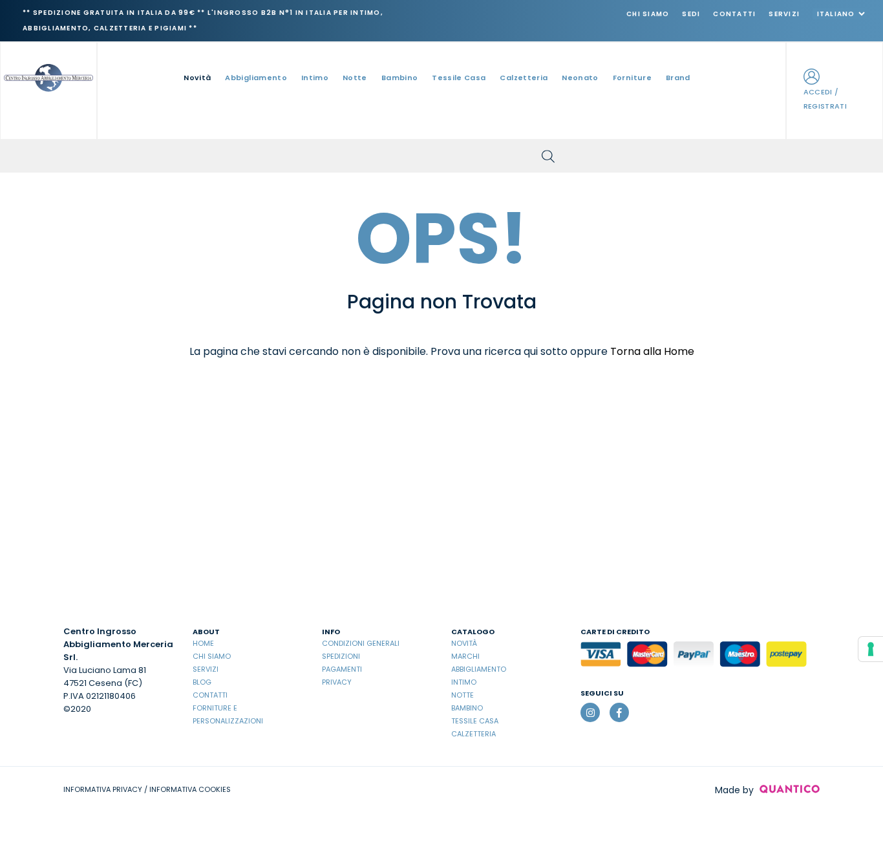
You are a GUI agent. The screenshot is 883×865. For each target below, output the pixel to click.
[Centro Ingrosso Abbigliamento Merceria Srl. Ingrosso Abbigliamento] (48, 76)
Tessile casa (474, 721)
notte (355, 77)
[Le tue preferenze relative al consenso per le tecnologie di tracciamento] (870, 649)
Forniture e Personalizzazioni (228, 714)
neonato (580, 77)
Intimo (463, 682)
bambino (399, 77)
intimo (314, 77)
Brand (678, 77)
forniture (632, 77)
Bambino (467, 708)
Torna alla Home (652, 351)
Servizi (784, 14)
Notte (462, 695)
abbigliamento (256, 77)
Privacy (337, 682)
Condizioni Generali (360, 643)
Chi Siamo (647, 14)
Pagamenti (342, 669)
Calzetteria (473, 734)
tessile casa (458, 77)
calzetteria (524, 77)
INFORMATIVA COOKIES (190, 789)
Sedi (691, 14)
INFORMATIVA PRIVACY (102, 789)
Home (203, 643)
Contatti (734, 14)
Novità (197, 77)
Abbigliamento (478, 669)
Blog (202, 682)
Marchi (465, 656)
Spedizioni (341, 656)
